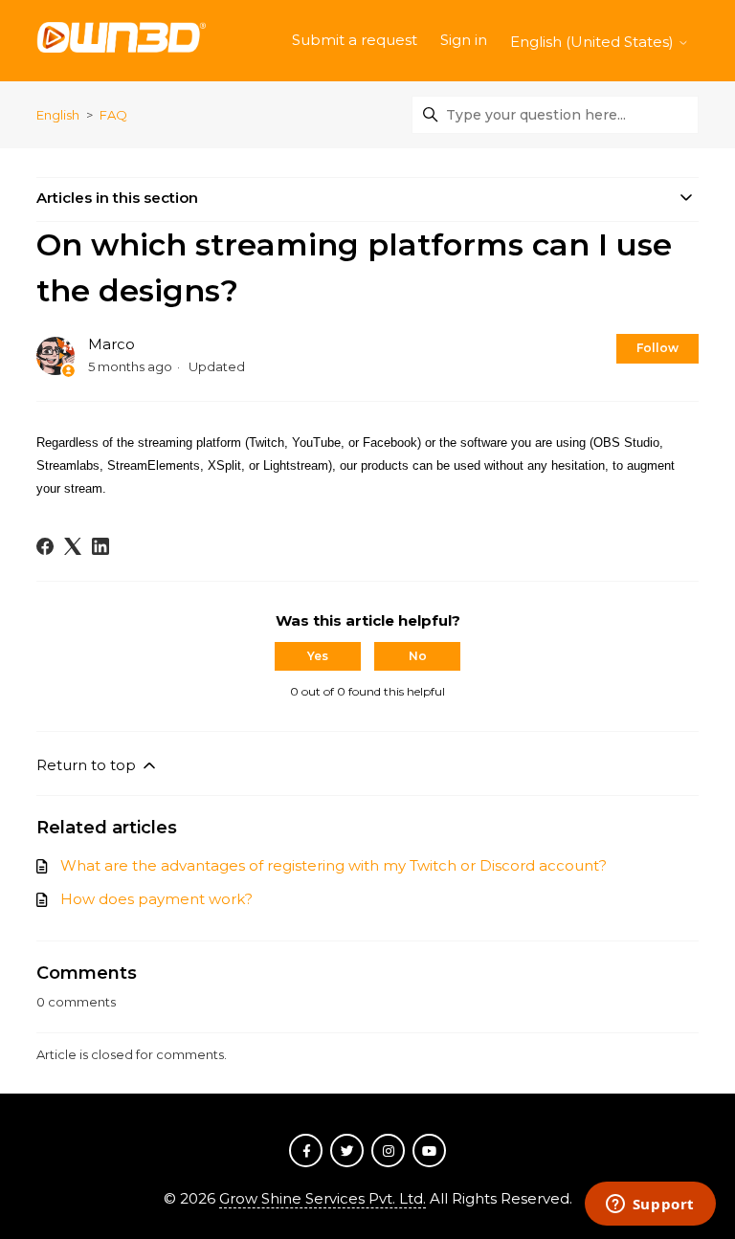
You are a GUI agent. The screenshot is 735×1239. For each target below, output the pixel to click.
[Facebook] (45, 546)
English (57, 114)
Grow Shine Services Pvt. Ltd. (322, 1198)
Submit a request (354, 40)
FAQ (113, 114)
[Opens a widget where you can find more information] (650, 1205)
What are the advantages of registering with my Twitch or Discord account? (333, 865)
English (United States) (594, 41)
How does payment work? (156, 899)
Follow (657, 348)
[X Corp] (72, 546)
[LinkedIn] (100, 546)
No (418, 656)
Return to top (88, 765)
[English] (121, 40)
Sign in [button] (463, 40)
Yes (317, 656)
